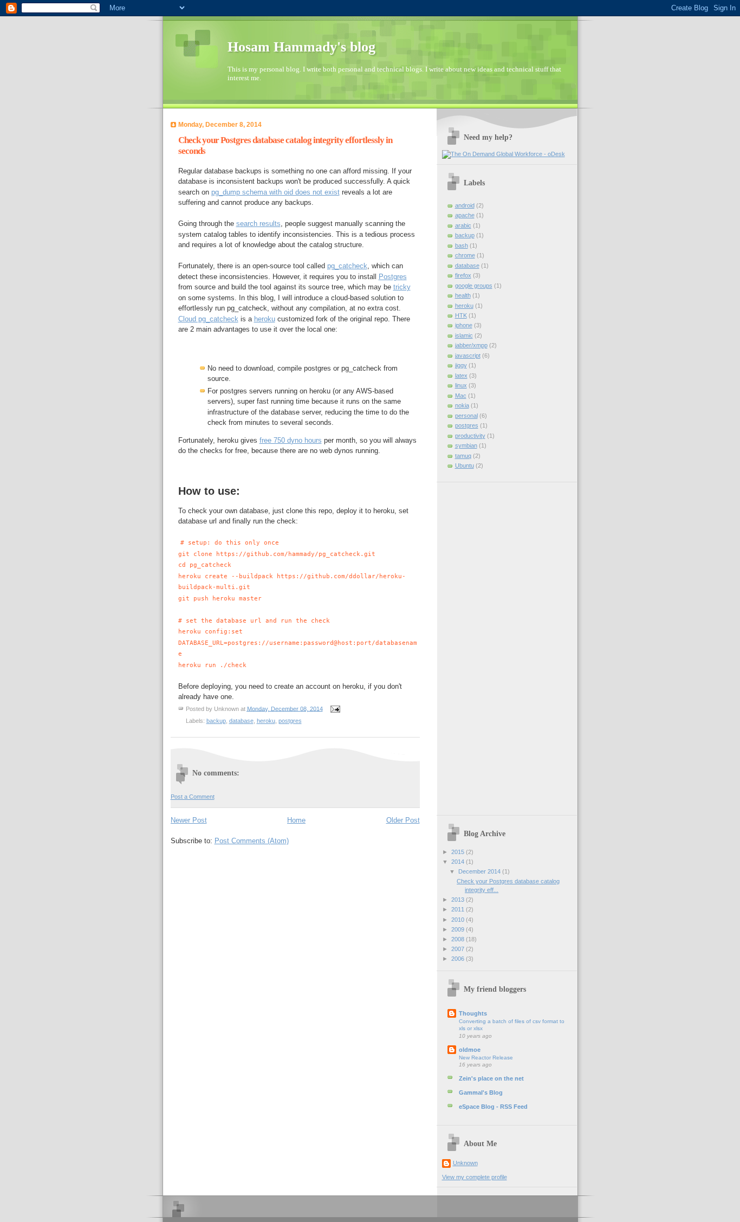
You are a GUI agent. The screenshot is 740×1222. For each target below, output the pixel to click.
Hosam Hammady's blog (301, 47)
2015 (458, 852)
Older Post (403, 820)
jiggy (461, 365)
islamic (464, 335)
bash (461, 245)
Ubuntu (464, 465)
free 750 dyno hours (290, 440)
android (465, 205)
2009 (458, 929)
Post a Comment (193, 796)
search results (258, 223)
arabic (463, 225)
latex (461, 375)
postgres (290, 720)
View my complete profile (474, 1177)
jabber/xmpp (471, 345)
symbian (466, 445)
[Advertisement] (485, 644)
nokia (462, 405)
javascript (468, 355)
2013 (458, 899)
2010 (458, 919)
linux (461, 385)
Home (296, 820)
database (241, 720)
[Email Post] (334, 708)
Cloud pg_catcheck (208, 319)
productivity (470, 435)
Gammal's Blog (481, 1092)
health (463, 295)
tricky (402, 287)
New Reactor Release (486, 1058)
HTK (461, 315)
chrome (465, 255)
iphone (463, 325)
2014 (458, 861)
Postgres (393, 277)
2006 (458, 958)
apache (465, 215)
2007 (458, 949)
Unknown (465, 1163)
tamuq (463, 455)
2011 (458, 909)
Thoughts (473, 1013)
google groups (473, 285)
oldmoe (470, 1049)
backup (216, 720)
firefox (463, 275)
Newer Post (189, 820)
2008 (458, 939)
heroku (264, 319)
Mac (460, 395)
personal (466, 415)
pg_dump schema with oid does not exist (275, 192)
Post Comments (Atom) (252, 841)
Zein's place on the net (491, 1078)
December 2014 (480, 871)
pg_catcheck (347, 266)
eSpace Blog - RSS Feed (493, 1106)
